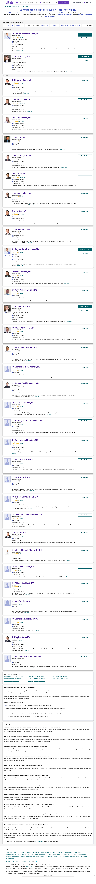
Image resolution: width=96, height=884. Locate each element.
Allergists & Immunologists (11, 852)
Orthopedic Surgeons (72, 854)
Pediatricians (8, 856)
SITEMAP (18, 861)
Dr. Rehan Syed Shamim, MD (24, 347)
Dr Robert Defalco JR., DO (23, 99)
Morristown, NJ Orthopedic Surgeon (12, 678)
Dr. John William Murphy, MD (24, 290)
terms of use (29, 866)
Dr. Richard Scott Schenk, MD (25, 497)
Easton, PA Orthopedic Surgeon (11, 681)
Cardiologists (29, 852)
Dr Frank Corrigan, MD (21, 272)
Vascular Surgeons (57, 856)
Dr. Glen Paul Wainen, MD (23, 403)
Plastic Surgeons (15, 856)
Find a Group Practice (10, 858)
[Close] (94, 876)
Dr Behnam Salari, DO (21, 193)
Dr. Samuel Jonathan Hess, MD (25, 34)
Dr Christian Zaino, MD (22, 80)
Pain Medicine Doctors (82, 854)
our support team (39, 841)
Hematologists (18, 854)
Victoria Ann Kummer (21, 601)
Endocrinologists (68, 852)
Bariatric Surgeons (21, 852)
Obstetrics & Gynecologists (39, 854)
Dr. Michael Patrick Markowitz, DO (27, 550)
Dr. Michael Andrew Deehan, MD (26, 367)
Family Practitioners (77, 852)
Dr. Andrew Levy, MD (21, 56)
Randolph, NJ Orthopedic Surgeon (36, 676)
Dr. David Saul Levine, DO (23, 566)
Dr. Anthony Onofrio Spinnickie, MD (27, 420)
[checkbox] (32, 25)
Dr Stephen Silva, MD (21, 637)
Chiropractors (36, 852)
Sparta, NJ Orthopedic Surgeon (59, 676)
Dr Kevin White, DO (20, 174)
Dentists (42, 852)
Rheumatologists (43, 856)
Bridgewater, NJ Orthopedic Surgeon (36, 678)
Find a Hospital (84, 856)
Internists (24, 854)
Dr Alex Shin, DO (19, 211)
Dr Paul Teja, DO (19, 532)
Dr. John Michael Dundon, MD (25, 440)
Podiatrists (23, 856)
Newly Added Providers (74, 856)
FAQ (13, 861)
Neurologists (30, 854)
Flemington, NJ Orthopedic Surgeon (36, 681)
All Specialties (66, 856)
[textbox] (27, 2)
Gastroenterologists (10, 854)
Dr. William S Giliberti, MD (23, 583)
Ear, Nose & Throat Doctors (58, 852)
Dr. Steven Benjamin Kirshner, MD (26, 656)
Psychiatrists (29, 856)
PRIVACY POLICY (26, 861)
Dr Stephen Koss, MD (21, 229)
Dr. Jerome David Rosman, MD (25, 383)
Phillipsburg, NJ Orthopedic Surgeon (60, 678)
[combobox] (27, 2)
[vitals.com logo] (10, 2)
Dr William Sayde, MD (21, 155)
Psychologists (36, 856)
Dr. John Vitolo (18, 137)
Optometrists (64, 854)
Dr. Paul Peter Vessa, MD (23, 328)
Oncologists (49, 854)
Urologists (50, 856)
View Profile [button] (20, 50)
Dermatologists (48, 852)
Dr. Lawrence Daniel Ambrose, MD (27, 514)
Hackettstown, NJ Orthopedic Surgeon (13, 676)
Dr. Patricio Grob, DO (21, 477)
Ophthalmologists (56, 854)
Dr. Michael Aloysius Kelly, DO (25, 619)
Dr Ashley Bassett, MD (21, 118)
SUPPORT (8, 861)
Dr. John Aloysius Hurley (23, 459)
